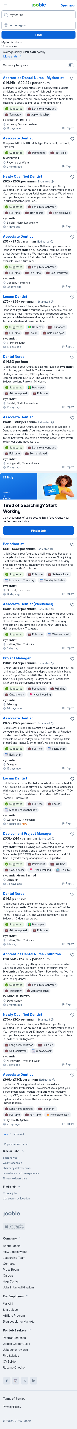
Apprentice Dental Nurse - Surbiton (32, 954)
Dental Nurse (13, 357)
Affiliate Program (14, 1315)
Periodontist (13, 544)
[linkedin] (33, 1381)
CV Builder (10, 1361)
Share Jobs (10, 1309)
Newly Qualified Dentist (22, 176)
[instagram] (15, 1381)
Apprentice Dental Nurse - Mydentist (33, 78)
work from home (12, 1162)
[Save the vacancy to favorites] (72, 78)
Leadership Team (14, 1258)
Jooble (27, 1421)
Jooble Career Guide (16, 1344)
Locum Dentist (15, 297)
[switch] (71, 65)
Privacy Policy (12, 1407)
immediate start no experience (21, 1173)
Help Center (11, 1281)
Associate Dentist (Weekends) (28, 604)
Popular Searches (14, 1338)
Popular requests (14, 1144)
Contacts (9, 1263)
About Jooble (12, 1246)
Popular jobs (10, 1193)
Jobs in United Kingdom (18, 1287)
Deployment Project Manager (27, 833)
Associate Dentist (18, 138)
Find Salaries (11, 1355)
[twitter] (24, 1381)
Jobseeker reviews (15, 1349)
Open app (68, 5)
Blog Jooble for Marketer (19, 1321)
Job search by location (16, 1198)
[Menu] (5, 5)
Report (70, 128)
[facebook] (6, 1381)
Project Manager (17, 658)
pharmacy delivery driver (17, 1168)
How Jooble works (15, 1252)
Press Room (11, 1269)
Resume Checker (14, 1367)
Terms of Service (14, 1398)
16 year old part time (15, 1178)
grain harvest (11, 1157)
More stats (10, 56)
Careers (8, 1275)
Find (38, 35)
